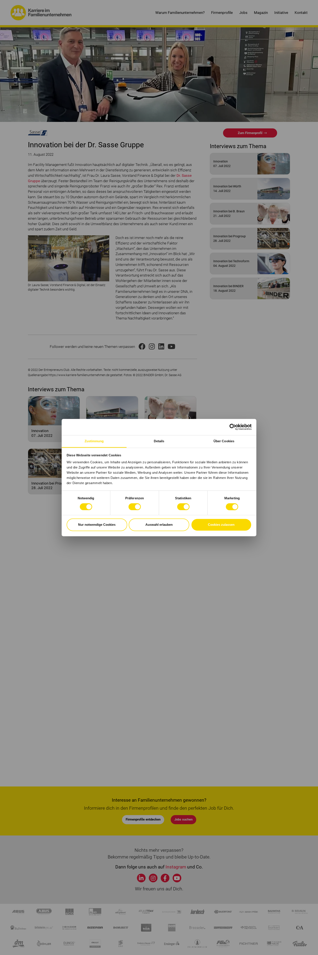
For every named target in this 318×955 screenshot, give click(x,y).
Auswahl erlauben (159, 525)
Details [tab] (159, 441)
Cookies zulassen (221, 525)
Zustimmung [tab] (94, 441)
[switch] (134, 506)
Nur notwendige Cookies (97, 525)
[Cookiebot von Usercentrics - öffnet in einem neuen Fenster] (233, 427)
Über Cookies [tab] (224, 441)
